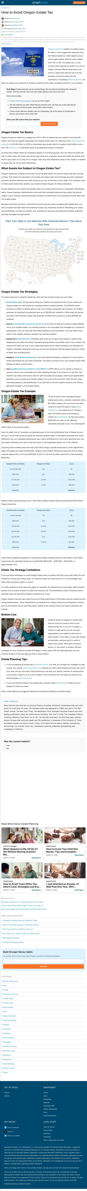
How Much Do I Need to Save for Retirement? (21, 933)
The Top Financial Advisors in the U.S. (18, 929)
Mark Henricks (11, 701)
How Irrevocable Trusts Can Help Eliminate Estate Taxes (24, 909)
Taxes (5, 1072)
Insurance (7, 1029)
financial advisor (75, 79)
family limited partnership (25, 357)
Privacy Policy (48, 1130)
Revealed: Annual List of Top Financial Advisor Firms (22, 902)
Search (46, 1092)
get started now (25, 678)
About (46, 1096)
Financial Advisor (10, 1020)
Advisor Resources (10, 981)
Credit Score (8, 1003)
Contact (6, 1092)
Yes (8, 745)
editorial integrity (19, 37)
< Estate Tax (5, 8)
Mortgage (7, 1042)
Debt (5, 1011)
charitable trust (23, 339)
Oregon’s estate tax (56, 49)
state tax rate (14, 148)
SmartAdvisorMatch (50, 1115)
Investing (6, 1033)
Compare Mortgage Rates (13, 942)
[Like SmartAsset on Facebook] (5, 1127)
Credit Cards (8, 998)
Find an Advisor (79, 3)
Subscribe (43, 966)
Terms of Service (49, 1127)
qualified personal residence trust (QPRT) (29, 369)
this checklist (60, 683)
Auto (5, 985)
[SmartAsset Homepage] (40, 3)
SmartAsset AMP (49, 1106)
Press (45, 1112)
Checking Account (10, 994)
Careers (6, 1096)
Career (5, 990)
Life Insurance (8, 1038)
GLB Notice (47, 1137)
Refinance (7, 1055)
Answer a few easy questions (21, 101)
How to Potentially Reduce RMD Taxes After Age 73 (22, 905)
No (7, 748)
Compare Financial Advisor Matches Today (20, 920)
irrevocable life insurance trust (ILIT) (28, 324)
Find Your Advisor (49, 124)
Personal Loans (9, 1051)
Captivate (47, 1102)
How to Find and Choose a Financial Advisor (21, 925)
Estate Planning (9, 1016)
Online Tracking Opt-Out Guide (54, 1140)
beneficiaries (62, 417)
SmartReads (47, 1099)
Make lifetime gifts (14, 302)
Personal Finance (10, 1046)
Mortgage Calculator (11, 938)
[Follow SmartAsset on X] (5, 1131)
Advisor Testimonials (50, 1109)
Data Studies (8, 1007)
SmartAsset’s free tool (32, 668)
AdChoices (47, 1133)
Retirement (7, 1059)
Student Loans (9, 1068)
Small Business (9, 1064)
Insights (6, 1025)
